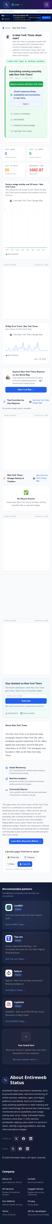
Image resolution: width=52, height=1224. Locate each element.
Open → (26, 104)
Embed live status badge (24, 125)
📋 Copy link (24, 864)
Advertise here (43, 11)
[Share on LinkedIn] (27, 1148)
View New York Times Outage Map (27, 201)
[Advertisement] (26, 293)
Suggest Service (35, 1188)
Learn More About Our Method (24, 841)
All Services (8, 1188)
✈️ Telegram (29, 857)
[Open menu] (47, 5)
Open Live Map (24, 389)
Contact (31, 1178)
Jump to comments (21, 114)
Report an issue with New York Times (26, 84)
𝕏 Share (10, 864)
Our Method (8, 1201)
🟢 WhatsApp (13, 857)
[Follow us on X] (16, 1138)
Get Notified (19, 119)
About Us (7, 1178)
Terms (5, 1211)
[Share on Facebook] (20, 1148)
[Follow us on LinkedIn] (31, 1138)
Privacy (31, 1201)
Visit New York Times (23, 131)
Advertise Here (41, 265)
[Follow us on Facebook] (23, 1138)
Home (7, 28)
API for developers (37, 1211)
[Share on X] (13, 1148)
